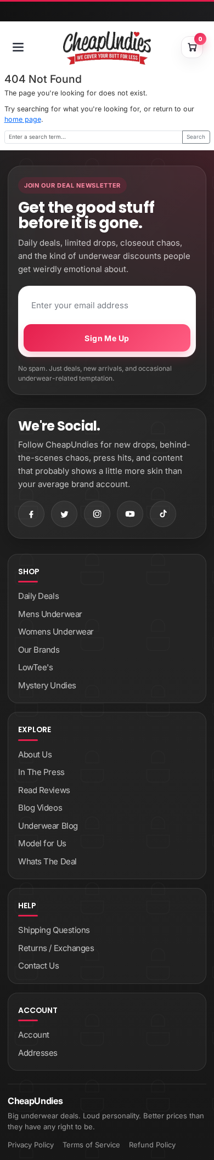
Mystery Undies (47, 685)
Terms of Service (91, 1144)
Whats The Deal (47, 861)
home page (22, 119)
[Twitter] (64, 514)
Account (33, 1034)
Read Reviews (44, 790)
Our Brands (39, 649)
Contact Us (38, 965)
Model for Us (42, 843)
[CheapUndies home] (107, 48)
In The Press (41, 772)
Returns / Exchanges (56, 948)
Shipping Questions (54, 930)
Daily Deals (38, 596)
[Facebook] (31, 514)
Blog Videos (40, 807)
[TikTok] (163, 514)
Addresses (38, 1053)
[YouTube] (130, 514)
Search (196, 136)
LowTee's (35, 667)
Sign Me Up (107, 338)
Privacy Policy (31, 1144)
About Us (35, 754)
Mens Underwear (50, 614)
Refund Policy (152, 1144)
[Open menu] (18, 47)
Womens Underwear (56, 631)
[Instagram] (97, 514)
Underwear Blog (48, 826)
